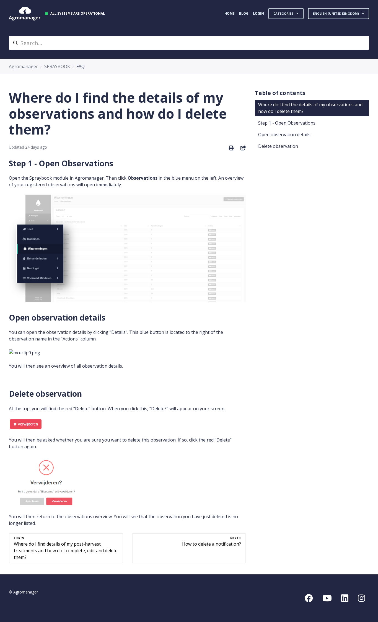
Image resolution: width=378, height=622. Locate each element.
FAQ (80, 66)
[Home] (24, 13)
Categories (283, 13)
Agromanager (23, 66)
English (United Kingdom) (336, 13)
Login (258, 13)
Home (229, 13)
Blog (243, 13)
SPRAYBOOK (57, 66)
